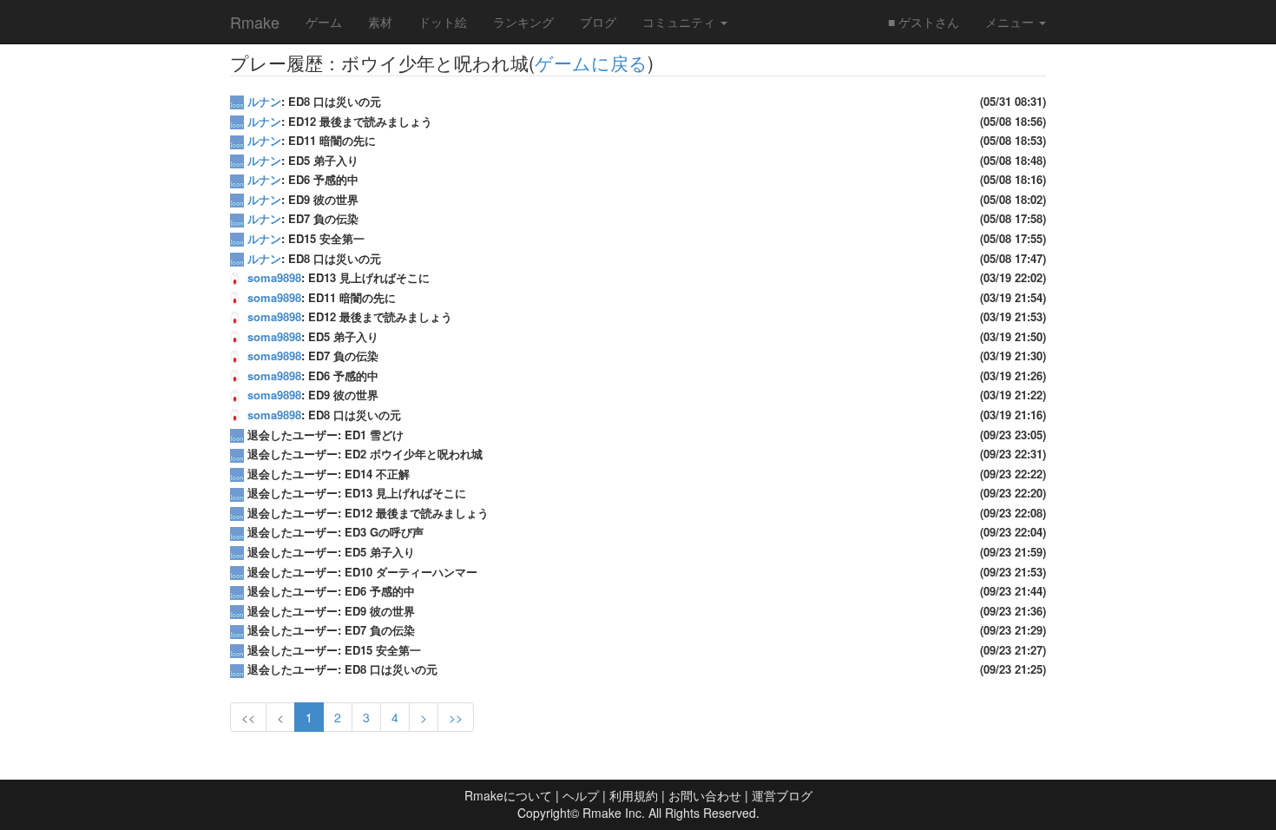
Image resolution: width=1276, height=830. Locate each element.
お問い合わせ (704, 795)
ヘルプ (580, 795)
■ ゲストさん (923, 21)
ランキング (523, 21)
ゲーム (324, 21)
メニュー (1011, 21)
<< (248, 717)
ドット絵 (442, 21)
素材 (380, 21)
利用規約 (633, 795)
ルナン (264, 101)
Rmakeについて (508, 795)
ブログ (598, 21)
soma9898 (274, 277)
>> (456, 717)
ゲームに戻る (591, 62)
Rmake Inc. (613, 812)
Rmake (255, 21)
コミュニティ (680, 21)
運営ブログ (782, 795)
